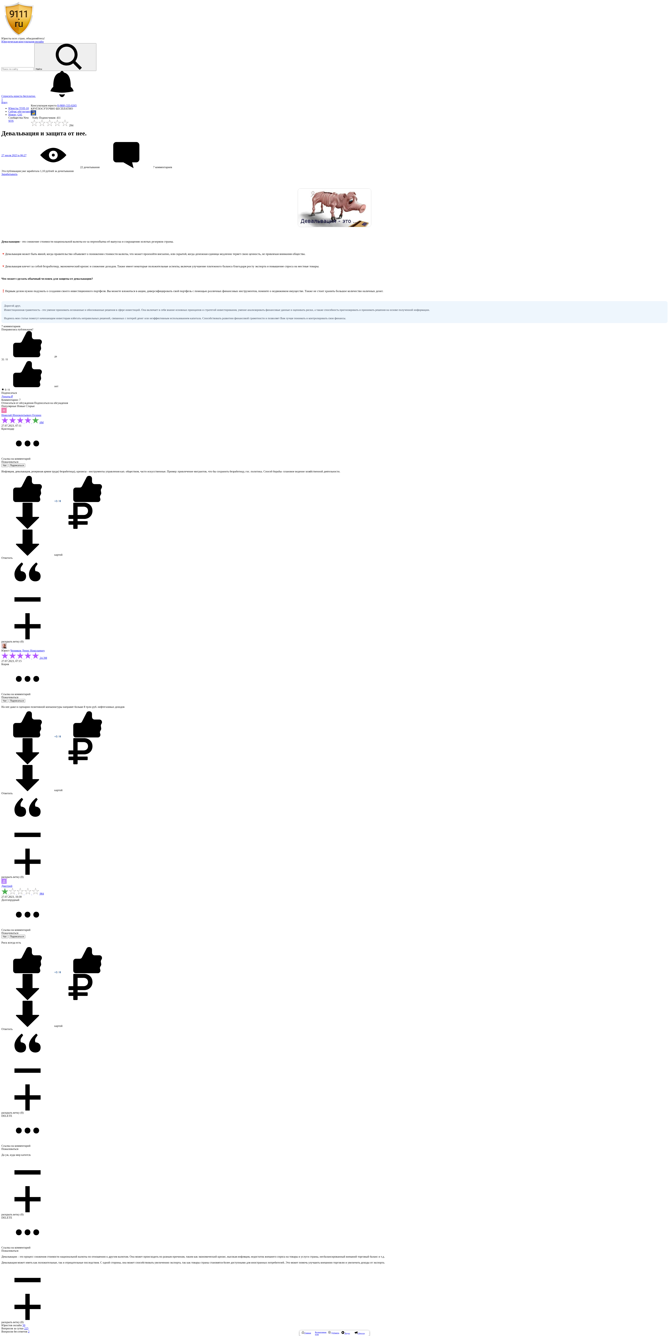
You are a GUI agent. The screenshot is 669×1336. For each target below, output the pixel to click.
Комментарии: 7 (11, 399)
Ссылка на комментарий (15, 458)
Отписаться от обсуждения (17, 402)
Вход (4, 102)
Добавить (335, 1333)
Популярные (8, 406)
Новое (15, 114)
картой (58, 554)
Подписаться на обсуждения (51, 402)
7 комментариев (10, 326)
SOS (11, 120)
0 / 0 (7, 389)
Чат (5, 465)
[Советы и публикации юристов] (18, 35)
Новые (21, 406)
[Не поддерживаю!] (87, 501)
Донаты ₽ (7, 396)
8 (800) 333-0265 (67, 105)
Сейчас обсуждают (19, 111)
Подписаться (9, 392)
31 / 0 (4, 359)
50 (23, 1325)
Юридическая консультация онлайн (22, 41)
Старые (30, 406)
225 (26, 1328)
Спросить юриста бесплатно (18, 96)
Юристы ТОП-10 (18, 108)
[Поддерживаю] (27, 501)
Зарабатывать (9, 174)
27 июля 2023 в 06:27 (13, 155)
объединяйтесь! (35, 38)
